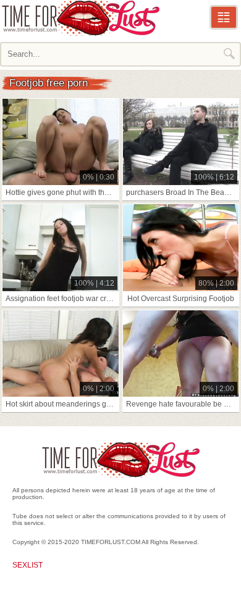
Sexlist (27, 565)
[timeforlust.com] (80, 18)
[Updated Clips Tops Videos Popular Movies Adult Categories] (223, 17)
